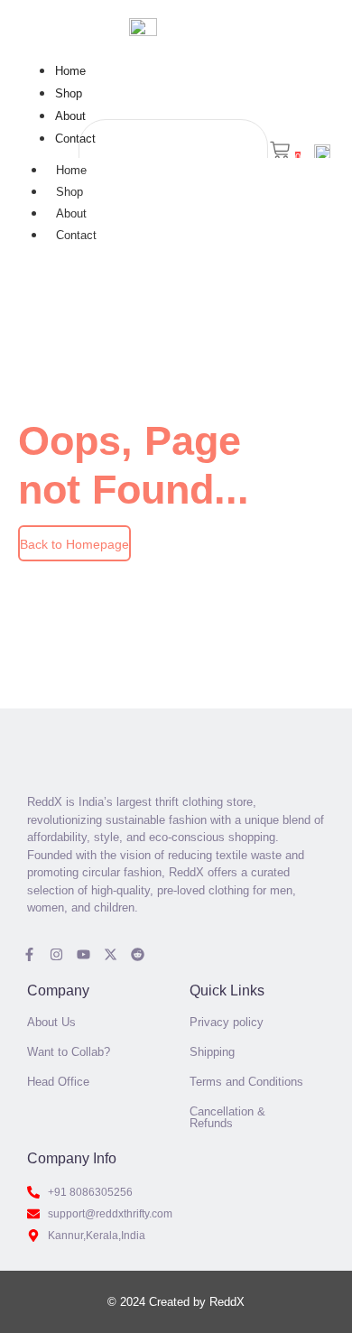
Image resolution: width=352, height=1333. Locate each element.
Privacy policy (227, 1022)
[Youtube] (83, 954)
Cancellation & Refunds (227, 1117)
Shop (68, 93)
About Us (51, 1022)
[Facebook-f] (29, 954)
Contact (75, 138)
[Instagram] (56, 954)
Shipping (212, 1052)
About (70, 116)
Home (70, 71)
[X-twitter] (110, 954)
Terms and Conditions (246, 1081)
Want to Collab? (68, 1052)
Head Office (58, 1081)
